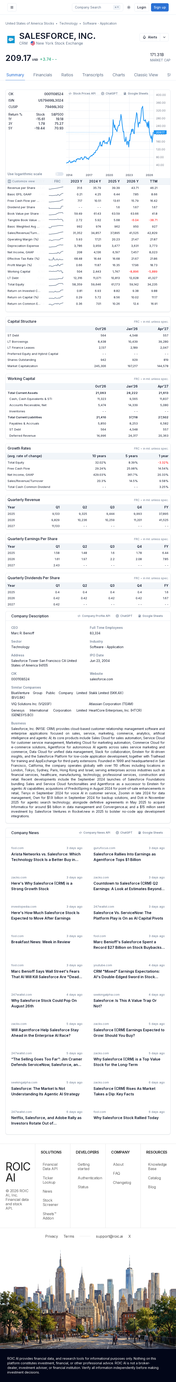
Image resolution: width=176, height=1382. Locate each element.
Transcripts (92, 74)
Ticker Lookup (49, 1180)
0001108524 (20, 679)
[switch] (59, 174)
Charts (119, 74)
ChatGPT (112, 93)
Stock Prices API (84, 93)
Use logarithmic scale (25, 174)
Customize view (23, 181)
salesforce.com (101, 679)
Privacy (51, 1236)
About (118, 1164)
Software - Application (100, 23)
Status (83, 1187)
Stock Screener (50, 1202)
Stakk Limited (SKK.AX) (106, 693)
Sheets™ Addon (49, 1215)
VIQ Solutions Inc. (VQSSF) (31, 704)
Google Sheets (138, 93)
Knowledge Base (157, 1166)
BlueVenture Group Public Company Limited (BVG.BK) (49, 695)
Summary (15, 74)
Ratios (67, 74)
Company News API (96, 832)
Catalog (154, 1178)
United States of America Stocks (30, 23)
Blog (152, 1187)
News (47, 1191)
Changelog (122, 1182)
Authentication (89, 1178)
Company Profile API (96, 616)
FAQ (116, 1173)
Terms (68, 1236)
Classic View (146, 74)
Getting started (83, 1166)
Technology (68, 23)
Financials (42, 74)
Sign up (160, 7)
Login (141, 7)
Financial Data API (50, 1166)
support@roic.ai (109, 1236)
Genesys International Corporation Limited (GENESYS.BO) (49, 712)
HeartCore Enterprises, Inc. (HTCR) (115, 710)
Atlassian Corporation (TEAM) (111, 704)
